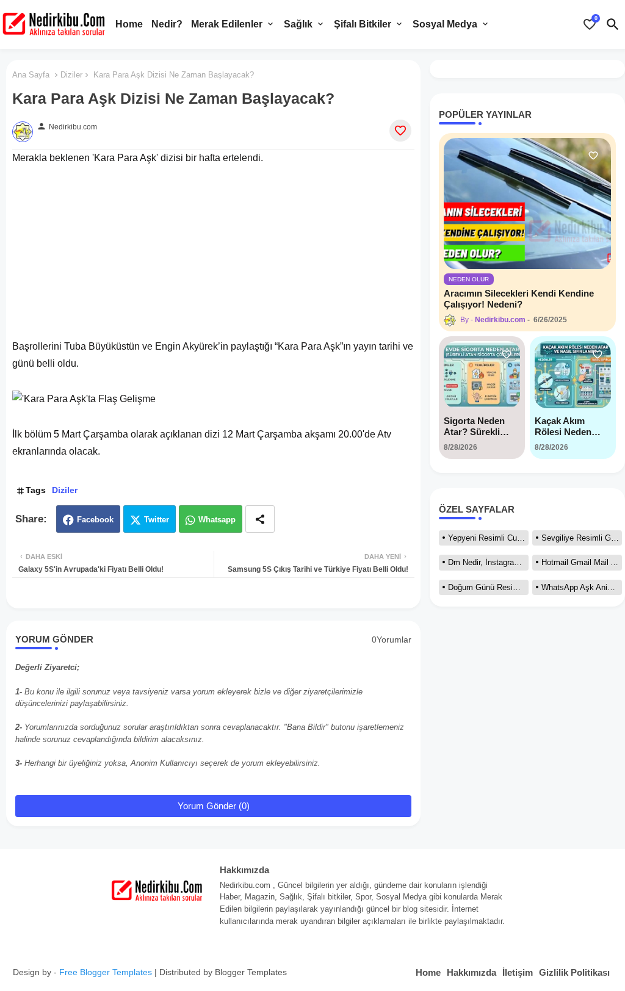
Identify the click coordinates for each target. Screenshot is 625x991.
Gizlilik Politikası (574, 972)
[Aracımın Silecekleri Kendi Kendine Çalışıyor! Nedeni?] (527, 203)
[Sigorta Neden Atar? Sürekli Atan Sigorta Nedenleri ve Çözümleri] (482, 374)
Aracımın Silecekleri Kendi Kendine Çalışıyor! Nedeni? (519, 298)
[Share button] (260, 519)
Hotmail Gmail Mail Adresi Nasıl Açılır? (581, 562)
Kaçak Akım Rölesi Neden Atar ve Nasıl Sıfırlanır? (563, 427)
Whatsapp (217, 519)
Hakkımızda (471, 972)
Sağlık (298, 24)
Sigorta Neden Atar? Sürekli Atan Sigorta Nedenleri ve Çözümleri (474, 427)
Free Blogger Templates (105, 972)
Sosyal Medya (445, 24)
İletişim (517, 972)
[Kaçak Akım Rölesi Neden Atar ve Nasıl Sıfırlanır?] (573, 374)
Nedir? (166, 24)
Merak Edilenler (226, 24)
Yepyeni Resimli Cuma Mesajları (488, 537)
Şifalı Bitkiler (362, 24)
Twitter (156, 519)
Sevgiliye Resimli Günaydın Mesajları (581, 537)
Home (129, 24)
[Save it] (400, 131)
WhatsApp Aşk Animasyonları (581, 587)
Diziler (71, 74)
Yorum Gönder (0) (214, 806)
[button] (613, 24)
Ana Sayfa (30, 74)
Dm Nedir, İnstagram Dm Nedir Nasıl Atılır (488, 562)
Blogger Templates (251, 972)
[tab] (129, 24)
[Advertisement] (213, 252)
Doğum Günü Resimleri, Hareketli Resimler (488, 587)
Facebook (95, 519)
